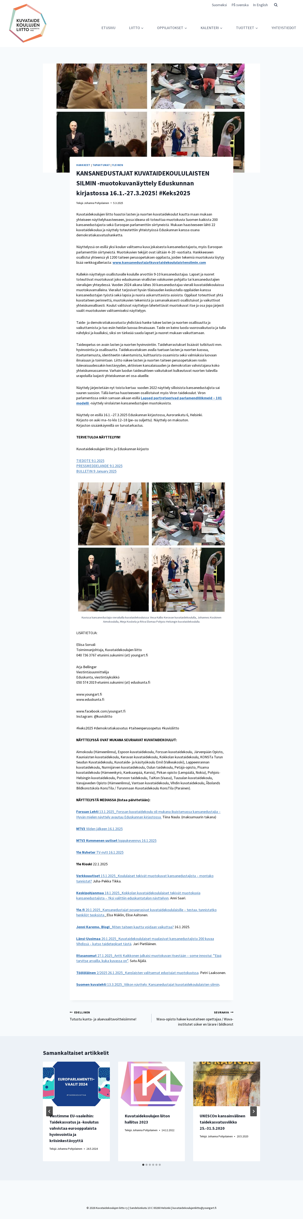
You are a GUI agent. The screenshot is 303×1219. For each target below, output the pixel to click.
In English (260, 4)
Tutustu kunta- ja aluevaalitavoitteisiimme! (103, 1016)
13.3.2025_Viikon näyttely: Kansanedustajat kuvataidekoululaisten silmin (147, 984)
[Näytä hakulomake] (276, 4)
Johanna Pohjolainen (96, 203)
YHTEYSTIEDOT (283, 27)
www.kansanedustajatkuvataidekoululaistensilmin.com (159, 262)
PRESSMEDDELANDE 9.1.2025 (99, 465)
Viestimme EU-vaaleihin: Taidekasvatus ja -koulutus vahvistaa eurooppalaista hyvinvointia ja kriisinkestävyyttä (74, 1128)
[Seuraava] (253, 1111)
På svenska (240, 4)
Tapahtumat (101, 165)
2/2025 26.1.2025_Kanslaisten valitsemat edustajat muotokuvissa (137, 972)
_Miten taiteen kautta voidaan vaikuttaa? (125, 927)
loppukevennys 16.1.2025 (116, 840)
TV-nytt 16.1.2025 (99, 852)
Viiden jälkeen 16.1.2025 (99, 828)
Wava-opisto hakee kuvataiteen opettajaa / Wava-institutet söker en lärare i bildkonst (194, 1019)
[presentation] (76, 1084)
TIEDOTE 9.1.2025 (90, 460)
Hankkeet (83, 165)
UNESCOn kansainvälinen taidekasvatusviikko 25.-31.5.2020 (222, 1122)
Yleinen (117, 165)
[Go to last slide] (49, 1111)
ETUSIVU (108, 27)
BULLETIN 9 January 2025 (96, 471)
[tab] (143, 1165)
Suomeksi (219, 4)
